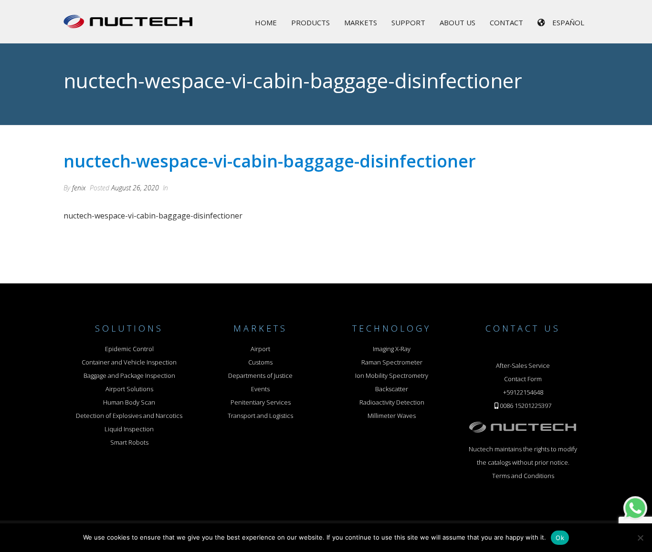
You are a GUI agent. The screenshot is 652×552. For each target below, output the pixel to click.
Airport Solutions (129, 389)
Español (568, 22)
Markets (360, 22)
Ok (560, 538)
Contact (506, 22)
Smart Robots (129, 442)
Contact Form (523, 379)
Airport (260, 348)
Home (266, 22)
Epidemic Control (129, 348)
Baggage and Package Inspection (129, 375)
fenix (79, 187)
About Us (457, 22)
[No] (640, 537)
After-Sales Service (523, 365)
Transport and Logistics (260, 415)
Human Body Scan (129, 402)
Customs (260, 362)
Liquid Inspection (129, 429)
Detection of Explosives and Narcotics (129, 415)
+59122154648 (523, 392)
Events (260, 389)
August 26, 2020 (135, 187)
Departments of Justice (260, 375)
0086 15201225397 (525, 405)
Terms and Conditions (523, 475)
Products (310, 22)
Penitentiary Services (261, 402)
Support (408, 22)
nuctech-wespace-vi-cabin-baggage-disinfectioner (152, 215)
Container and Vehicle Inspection (129, 362)
